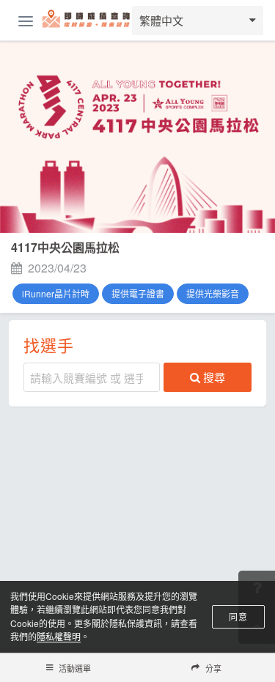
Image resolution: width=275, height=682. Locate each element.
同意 (238, 616)
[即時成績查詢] (86, 20)
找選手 (48, 344)
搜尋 (214, 377)
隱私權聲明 (59, 636)
